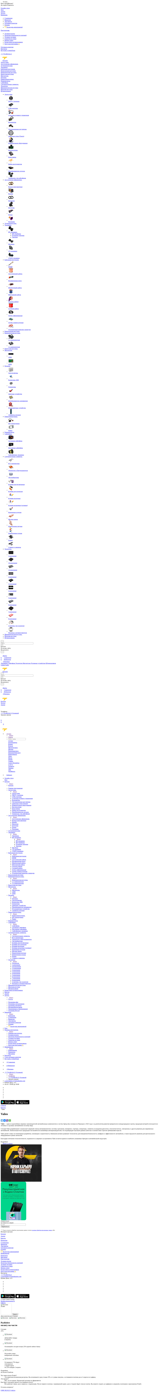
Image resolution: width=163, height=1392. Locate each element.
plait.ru (13, 1390)
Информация (5, 1253)
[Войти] (1, 718)
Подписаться (5, 1226)
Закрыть (15, 1314)
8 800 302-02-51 (6, 1390)
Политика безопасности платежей (16, 35)
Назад (11, 735)
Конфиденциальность (8, 1301)
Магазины (4, 1257)
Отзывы (7, 25)
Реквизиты (4, 1255)
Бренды (3, 1238)
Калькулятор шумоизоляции (14, 42)
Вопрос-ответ (9, 40)
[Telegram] (2, 1120)
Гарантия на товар (10, 39)
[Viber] (7, 1120)
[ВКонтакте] (4, 1120)
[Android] (8, 1104)
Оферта (3, 1303)
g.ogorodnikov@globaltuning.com (15, 1081)
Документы (8, 21)
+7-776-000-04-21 (6, 54)
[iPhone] (22, 1104)
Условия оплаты (10, 33)
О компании (8, 18)
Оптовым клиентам (11, 23)
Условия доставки (10, 37)
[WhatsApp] (10, 1120)
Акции (3, 1236)
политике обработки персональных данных (42, 1230)
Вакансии (8, 20)
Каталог (3, 1234)
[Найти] (2, 652)
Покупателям (5, 1259)
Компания (4, 1240)
